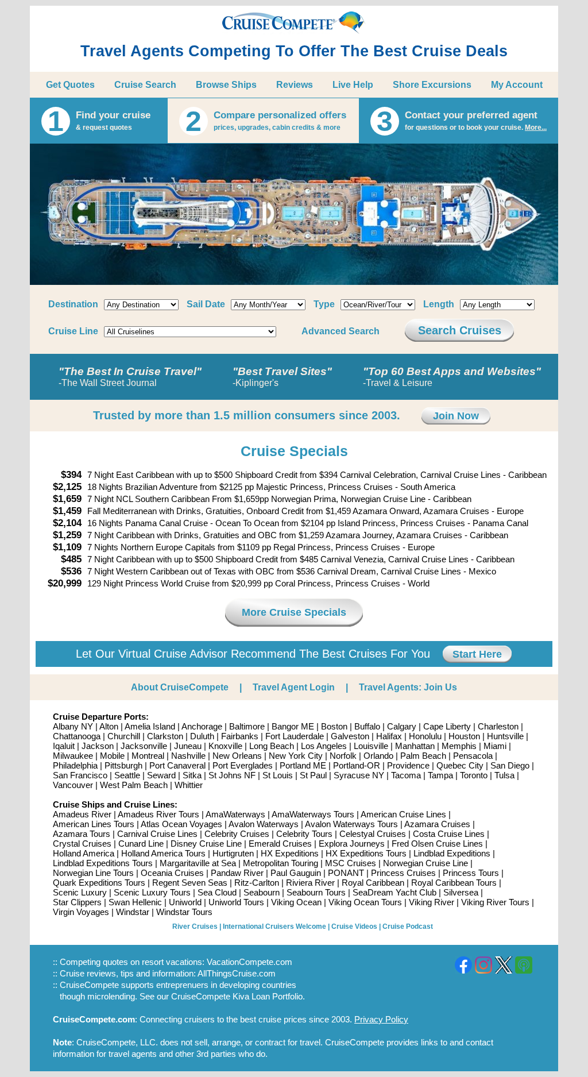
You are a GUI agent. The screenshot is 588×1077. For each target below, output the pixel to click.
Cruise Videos (354, 926)
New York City (296, 756)
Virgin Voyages (81, 912)
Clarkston (165, 736)
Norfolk (343, 756)
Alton (108, 726)
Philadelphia (75, 765)
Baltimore (247, 726)
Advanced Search (340, 331)
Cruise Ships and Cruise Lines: (115, 804)
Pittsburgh (123, 765)
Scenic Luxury (80, 892)
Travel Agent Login (294, 687)
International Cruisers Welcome (274, 926)
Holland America (83, 853)
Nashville (188, 756)
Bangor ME (293, 726)
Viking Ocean (296, 902)
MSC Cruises (350, 863)
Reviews (294, 85)
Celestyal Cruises (372, 834)
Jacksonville (144, 746)
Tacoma (406, 775)
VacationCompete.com (249, 962)
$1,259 (67, 535)
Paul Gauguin (295, 873)
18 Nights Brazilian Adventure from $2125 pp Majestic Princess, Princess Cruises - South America (271, 487)
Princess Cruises (403, 873)
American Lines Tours (93, 824)
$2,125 (67, 486)
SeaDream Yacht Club (394, 892)
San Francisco (80, 775)
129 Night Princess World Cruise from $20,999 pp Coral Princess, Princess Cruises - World (258, 583)
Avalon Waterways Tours (351, 824)
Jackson (98, 746)
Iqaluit (64, 746)
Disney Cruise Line (206, 843)
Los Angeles (324, 746)
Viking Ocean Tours (365, 902)
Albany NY (73, 726)
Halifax (389, 736)
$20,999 (65, 583)
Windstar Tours (184, 912)
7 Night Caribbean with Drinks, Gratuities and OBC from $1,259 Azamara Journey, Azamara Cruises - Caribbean (297, 535)
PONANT (346, 873)
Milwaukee (73, 756)
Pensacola (473, 756)
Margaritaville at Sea (198, 863)
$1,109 (67, 547)
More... (536, 127)
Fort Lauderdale (294, 736)
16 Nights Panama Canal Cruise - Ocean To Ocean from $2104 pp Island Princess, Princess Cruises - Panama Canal (307, 523)
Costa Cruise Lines (449, 834)
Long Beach (271, 746)
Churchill (123, 736)
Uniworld (185, 902)
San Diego (509, 765)
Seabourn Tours (316, 892)
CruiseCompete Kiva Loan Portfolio (237, 996)
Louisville (371, 746)
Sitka (192, 775)
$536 (71, 571)
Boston (334, 726)
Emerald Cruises (280, 843)
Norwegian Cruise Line (425, 863)
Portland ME (303, 765)
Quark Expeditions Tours (99, 882)
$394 (71, 474)
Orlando (378, 756)
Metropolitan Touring (280, 863)
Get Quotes (70, 85)
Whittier (189, 785)
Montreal (147, 756)
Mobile (112, 756)
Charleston (498, 726)
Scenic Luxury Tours (152, 892)
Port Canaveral (177, 765)
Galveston (350, 736)
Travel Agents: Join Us (408, 687)
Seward (161, 775)
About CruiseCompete (180, 687)
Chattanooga (76, 736)
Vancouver (73, 785)
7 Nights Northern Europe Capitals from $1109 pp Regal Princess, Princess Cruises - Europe (261, 547)
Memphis (459, 746)
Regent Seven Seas (189, 882)
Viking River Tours (495, 902)
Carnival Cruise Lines (157, 834)
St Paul (313, 775)
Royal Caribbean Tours (454, 882)
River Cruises (195, 926)
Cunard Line (141, 843)
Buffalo (367, 726)
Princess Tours (471, 873)
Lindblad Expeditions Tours (103, 863)
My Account (517, 85)
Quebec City (459, 765)
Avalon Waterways (264, 824)
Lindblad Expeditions (451, 853)
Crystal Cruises (82, 843)
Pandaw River (237, 873)
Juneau (188, 746)
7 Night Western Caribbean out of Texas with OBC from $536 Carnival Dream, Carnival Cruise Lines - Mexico (291, 571)
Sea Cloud (217, 892)
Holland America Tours (163, 853)
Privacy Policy (381, 1019)
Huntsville (505, 736)
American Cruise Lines (403, 814)
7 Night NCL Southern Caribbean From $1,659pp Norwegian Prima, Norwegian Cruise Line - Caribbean (279, 499)
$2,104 (67, 523)
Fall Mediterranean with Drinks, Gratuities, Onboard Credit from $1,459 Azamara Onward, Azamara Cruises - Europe (305, 511)
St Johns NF (232, 775)
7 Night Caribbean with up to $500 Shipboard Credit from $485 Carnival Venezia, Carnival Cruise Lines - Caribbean (300, 559)
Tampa (440, 775)
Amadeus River (82, 814)
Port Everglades (242, 765)
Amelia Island (150, 726)
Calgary (401, 726)
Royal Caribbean (373, 882)
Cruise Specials (294, 451)
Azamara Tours (81, 834)
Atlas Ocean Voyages (181, 824)
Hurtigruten (233, 853)
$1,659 (67, 498)
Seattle (127, 775)
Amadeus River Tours (158, 814)
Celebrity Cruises (236, 834)
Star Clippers (77, 902)
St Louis (277, 775)
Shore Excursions (432, 85)
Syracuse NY (359, 775)
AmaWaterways (235, 814)
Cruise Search (145, 85)
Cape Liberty (447, 726)
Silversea (460, 892)
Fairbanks (239, 736)
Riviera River (310, 882)
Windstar (132, 912)
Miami (494, 746)
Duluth (202, 736)
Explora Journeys (352, 843)
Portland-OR (356, 765)
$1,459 (67, 510)
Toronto (474, 775)
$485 (71, 559)
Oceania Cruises (172, 873)
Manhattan (415, 746)
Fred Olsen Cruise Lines (437, 843)
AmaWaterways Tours (313, 814)
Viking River (431, 902)
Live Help (352, 85)
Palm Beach (423, 756)
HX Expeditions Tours (366, 853)
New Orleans (237, 756)
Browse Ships (226, 85)
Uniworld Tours (236, 902)
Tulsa (504, 775)
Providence (408, 765)
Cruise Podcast (407, 926)
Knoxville (225, 746)
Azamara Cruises (437, 824)
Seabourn (261, 892)
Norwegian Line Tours (93, 873)
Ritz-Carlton (256, 882)
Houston (464, 736)
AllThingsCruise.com (237, 973)
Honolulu (425, 736)
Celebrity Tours (304, 834)
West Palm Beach (134, 785)
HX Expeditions (290, 853)
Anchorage (201, 726)
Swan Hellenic (135, 902)
